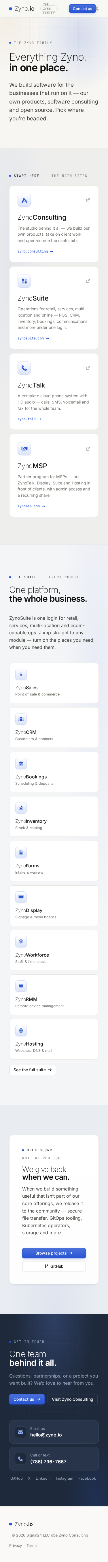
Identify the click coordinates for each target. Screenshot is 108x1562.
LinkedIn (43, 1478)
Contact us (82, 8)
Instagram (64, 1478)
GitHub (57, 1266)
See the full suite (30, 1069)
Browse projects (51, 1253)
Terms (31, 1545)
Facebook (87, 1478)
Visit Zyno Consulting (72, 1399)
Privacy (15, 1545)
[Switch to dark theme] (97, 8)
